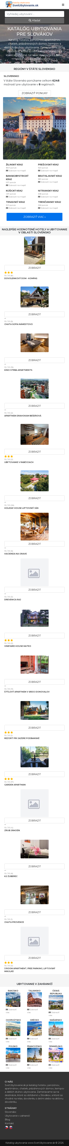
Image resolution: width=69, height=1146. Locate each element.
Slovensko (11, 76)
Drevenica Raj (12, 599)
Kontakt (9, 1123)
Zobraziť (34, 267)
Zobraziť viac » (34, 216)
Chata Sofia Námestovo (18, 324)
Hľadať (35, 20)
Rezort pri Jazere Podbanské (21, 738)
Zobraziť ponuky (34, 93)
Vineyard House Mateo (17, 646)
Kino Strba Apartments (18, 370)
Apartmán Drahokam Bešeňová (22, 416)
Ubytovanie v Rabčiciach (19, 462)
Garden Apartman (15, 785)
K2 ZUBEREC (10, 876)
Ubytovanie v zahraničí (17, 1115)
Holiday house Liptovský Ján (21, 508)
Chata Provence (14, 922)
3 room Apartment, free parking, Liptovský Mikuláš (29, 969)
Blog (7, 1119)
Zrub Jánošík (12, 830)
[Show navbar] (63, 5)
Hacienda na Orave (15, 554)
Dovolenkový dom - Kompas (20, 278)
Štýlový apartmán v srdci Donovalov (27, 692)
